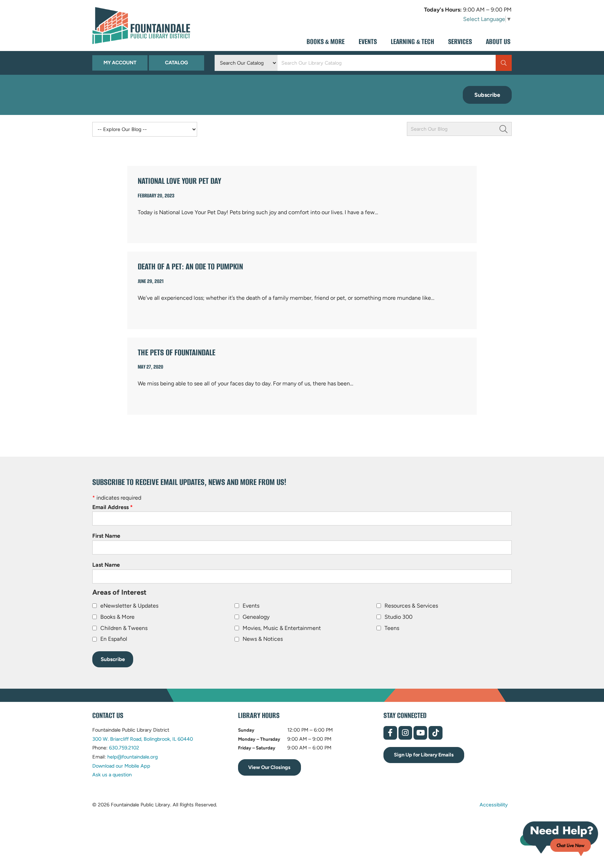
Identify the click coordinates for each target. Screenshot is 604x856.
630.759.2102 (124, 748)
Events (251, 605)
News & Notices (263, 639)
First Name (106, 535)
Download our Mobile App (121, 766)
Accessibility (494, 804)
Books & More (117, 617)
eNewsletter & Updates (129, 605)
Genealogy (256, 617)
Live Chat (560, 838)
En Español (113, 639)
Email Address (112, 507)
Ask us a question (112, 774)
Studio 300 (398, 617)
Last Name (106, 564)
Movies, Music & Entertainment (282, 628)
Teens (391, 628)
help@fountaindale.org (132, 757)
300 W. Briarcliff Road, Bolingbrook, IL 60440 (142, 739)
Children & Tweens (124, 628)
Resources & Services (411, 605)
